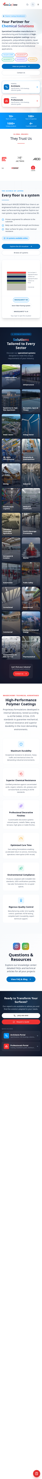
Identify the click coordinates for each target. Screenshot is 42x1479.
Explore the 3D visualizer (19, 246)
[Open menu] (38, 4)
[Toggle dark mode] (27, 4)
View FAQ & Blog (19, 979)
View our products (19, 66)
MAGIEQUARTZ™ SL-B (21, 311)
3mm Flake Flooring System (21, 306)
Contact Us (21, 73)
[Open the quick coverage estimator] (36, 1473)
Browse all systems (21, 253)
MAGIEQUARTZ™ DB (21, 300)
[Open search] (32, 4)
